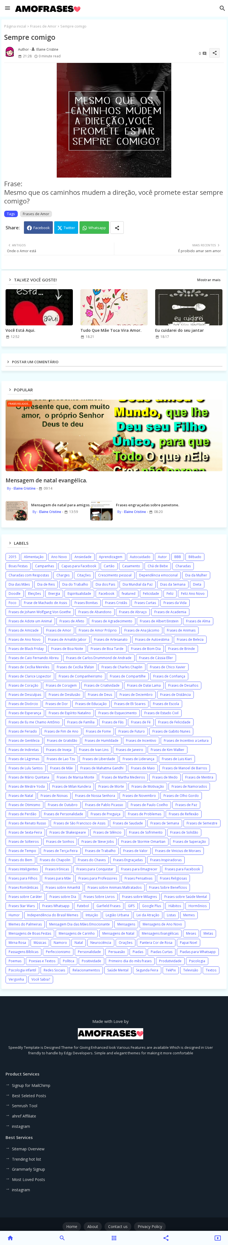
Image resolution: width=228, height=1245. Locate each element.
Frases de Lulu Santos (26, 768)
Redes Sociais (54, 970)
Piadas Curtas (161, 951)
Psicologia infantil (22, 970)
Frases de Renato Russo (27, 823)
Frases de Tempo (22, 850)
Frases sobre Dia (62, 896)
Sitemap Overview (28, 1148)
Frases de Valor (135, 850)
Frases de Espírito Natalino (70, 713)
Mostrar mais (208, 279)
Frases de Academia (170, 612)
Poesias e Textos (42, 961)
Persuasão (116, 951)
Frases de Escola (166, 703)
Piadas (138, 951)
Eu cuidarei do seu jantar (179, 330)
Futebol (83, 905)
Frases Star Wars (22, 905)
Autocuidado (140, 556)
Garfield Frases (108, 905)
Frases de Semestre (202, 823)
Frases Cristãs (116, 602)
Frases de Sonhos (60, 841)
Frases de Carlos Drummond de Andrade (99, 657)
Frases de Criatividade (102, 685)
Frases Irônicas (57, 869)
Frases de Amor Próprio (98, 630)
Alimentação (34, 556)
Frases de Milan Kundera (71, 786)
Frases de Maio (143, 768)
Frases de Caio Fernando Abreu (34, 657)
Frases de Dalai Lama (144, 685)
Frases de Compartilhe (128, 676)
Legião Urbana (117, 915)
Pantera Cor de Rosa (156, 942)
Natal (79, 942)
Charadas (183, 566)
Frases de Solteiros (24, 841)
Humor (14, 915)
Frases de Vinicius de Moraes (178, 850)
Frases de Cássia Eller (156, 657)
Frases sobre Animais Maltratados (115, 887)
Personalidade (89, 951)
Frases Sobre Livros (99, 896)
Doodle (15, 593)
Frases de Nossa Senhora (95, 795)
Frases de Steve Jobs (97, 841)
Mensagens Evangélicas (160, 933)
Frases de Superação (189, 841)
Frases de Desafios (183, 685)
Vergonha (16, 979)
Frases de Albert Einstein (159, 621)
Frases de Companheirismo (80, 676)
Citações (84, 575)
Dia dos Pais (105, 584)
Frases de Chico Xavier (167, 667)
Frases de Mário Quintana (29, 777)
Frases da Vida (175, 602)
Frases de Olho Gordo (181, 795)
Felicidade (151, 593)
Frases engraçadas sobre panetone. (147, 504)
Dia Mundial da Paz (138, 584)
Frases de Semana (164, 823)
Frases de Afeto (72, 621)
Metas (208, 933)
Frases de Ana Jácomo (141, 630)
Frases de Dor (57, 703)
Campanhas (44, 566)
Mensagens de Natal (118, 933)
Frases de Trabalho (100, 850)
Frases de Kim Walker (167, 749)
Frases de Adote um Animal (30, 621)
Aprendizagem (110, 556)
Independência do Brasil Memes (52, 915)
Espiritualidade (79, 593)
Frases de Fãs (112, 722)
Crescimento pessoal (115, 575)
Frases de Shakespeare (67, 832)
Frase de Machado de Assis (45, 602)
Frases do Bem (20, 860)
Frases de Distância (175, 694)
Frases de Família (81, 722)
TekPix (171, 970)
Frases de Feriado (23, 731)
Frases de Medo (165, 777)
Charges (63, 575)
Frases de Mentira (199, 777)
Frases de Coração (23, 685)
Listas (171, 915)
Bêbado (195, 556)
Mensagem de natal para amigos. (60, 504)
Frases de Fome (98, 731)
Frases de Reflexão (184, 814)
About (92, 1226)
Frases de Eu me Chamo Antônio (34, 722)
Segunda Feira (147, 970)
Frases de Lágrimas (24, 759)
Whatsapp (97, 227)
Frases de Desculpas (25, 694)
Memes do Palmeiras (25, 924)
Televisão (190, 970)
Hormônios (198, 905)
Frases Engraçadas (128, 860)
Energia (54, 593)
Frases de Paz (186, 804)
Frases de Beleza (190, 639)
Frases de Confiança (169, 676)
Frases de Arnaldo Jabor (67, 639)
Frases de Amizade (24, 630)
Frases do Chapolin (55, 860)
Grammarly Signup (28, 1169)
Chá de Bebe (158, 566)
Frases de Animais (181, 630)
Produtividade (170, 961)
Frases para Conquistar (94, 869)
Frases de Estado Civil (161, 713)
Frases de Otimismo (24, 804)
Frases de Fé (141, 722)
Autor (162, 556)
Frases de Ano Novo (25, 639)
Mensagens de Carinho (77, 933)
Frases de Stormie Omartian (143, 841)
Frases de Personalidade (63, 814)
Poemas (15, 961)
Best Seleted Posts (29, 1095)
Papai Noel (188, 942)
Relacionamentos (86, 970)
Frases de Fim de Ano (61, 731)
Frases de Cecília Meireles (29, 667)
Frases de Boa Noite (67, 648)
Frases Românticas (23, 887)
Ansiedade (83, 556)
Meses (191, 933)
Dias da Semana (172, 584)
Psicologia (197, 961)
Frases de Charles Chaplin (121, 667)
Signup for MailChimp (31, 1085)
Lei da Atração (148, 915)
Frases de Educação (91, 703)
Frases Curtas (145, 602)
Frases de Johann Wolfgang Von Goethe (40, 612)
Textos (211, 970)
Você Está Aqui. (20, 330)
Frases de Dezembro (136, 694)
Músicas (40, 942)
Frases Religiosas (173, 878)
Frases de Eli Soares (129, 703)
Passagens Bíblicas (23, 951)
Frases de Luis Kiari (177, 759)
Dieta (197, 584)
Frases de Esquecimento (117, 713)
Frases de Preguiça (105, 814)
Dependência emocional (158, 575)
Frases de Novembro (139, 795)
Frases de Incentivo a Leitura (186, 740)
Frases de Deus (100, 694)
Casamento (131, 566)
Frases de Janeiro (129, 749)
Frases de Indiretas (24, 749)
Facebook (41, 227)
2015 (12, 556)
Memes (189, 915)
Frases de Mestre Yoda (27, 786)
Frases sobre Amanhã (63, 887)
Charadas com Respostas (29, 575)
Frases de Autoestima (152, 639)
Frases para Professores (97, 878)
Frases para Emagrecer (139, 869)
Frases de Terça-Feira (61, 850)
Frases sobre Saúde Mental (185, 896)
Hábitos (174, 905)
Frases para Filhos (23, 878)
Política (68, 961)
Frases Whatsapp (56, 905)
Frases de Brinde (181, 648)
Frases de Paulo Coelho (149, 804)
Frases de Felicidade (174, 722)
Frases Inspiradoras (166, 860)
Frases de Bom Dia (146, 648)
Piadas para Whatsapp (198, 951)
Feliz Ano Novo (193, 593)
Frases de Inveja (58, 749)
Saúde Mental (117, 970)
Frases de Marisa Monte (75, 777)
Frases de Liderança (138, 759)
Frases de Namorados (189, 786)
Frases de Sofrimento (146, 832)
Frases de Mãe (61, 768)
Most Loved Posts (28, 1179)
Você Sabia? (40, 979)
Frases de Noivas (54, 795)
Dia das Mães (19, 584)
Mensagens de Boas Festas (30, 933)
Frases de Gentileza (24, 740)
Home (71, 1226)
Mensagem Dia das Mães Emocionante (79, 924)
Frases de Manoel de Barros (184, 768)
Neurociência (100, 942)
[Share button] (117, 227)
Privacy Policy (150, 1226)
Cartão (109, 566)
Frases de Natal (21, 795)
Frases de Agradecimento (112, 621)
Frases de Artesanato (111, 639)
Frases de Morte (111, 786)
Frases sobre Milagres (139, 896)
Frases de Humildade (101, 740)
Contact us (118, 1226)
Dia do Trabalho (75, 584)
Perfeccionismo (58, 951)
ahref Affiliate (24, 1116)
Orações (125, 942)
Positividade (91, 961)
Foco (12, 602)
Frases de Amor (43, 26)
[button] (222, 8)
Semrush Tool (24, 1105)
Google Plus (151, 905)
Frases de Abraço (133, 612)
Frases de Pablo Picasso (104, 804)
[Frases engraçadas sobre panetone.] (101, 510)
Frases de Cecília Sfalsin (75, 667)
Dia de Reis (46, 584)
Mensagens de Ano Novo (162, 924)
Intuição (92, 915)
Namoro (60, 942)
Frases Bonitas (86, 602)
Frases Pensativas (138, 878)
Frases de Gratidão (62, 740)
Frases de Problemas (144, 814)
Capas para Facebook (78, 566)
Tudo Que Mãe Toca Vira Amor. (111, 330)
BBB (177, 556)
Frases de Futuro (131, 731)
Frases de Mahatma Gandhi (101, 768)
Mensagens (126, 924)
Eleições (34, 593)
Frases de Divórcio (23, 703)
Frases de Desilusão (64, 694)
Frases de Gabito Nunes (171, 731)
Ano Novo (59, 556)
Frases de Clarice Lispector (30, 676)
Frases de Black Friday (26, 648)
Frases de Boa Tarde (107, 648)
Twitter (69, 227)
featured (128, 593)
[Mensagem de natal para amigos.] (17, 510)
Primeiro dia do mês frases (130, 961)
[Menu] (7, 8)
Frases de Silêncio (107, 832)
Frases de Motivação (148, 786)
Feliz (170, 593)
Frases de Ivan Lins (93, 749)
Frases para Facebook (182, 869)
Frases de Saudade (128, 823)
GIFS (131, 905)
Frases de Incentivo (141, 740)
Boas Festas (18, 566)
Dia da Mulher (196, 575)
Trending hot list (26, 1159)
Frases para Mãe (58, 878)
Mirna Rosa (17, 942)
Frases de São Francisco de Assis (79, 823)
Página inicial (15, 26)
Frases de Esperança (25, 713)
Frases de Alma (198, 621)
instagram (21, 1126)
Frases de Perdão (22, 814)
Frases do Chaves (92, 860)
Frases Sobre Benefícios (168, 887)
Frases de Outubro (63, 804)
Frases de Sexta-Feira (25, 832)
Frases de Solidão (184, 832)
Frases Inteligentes (23, 869)
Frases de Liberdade (99, 759)
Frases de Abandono (94, 612)
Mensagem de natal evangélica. (46, 480)
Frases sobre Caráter (25, 896)
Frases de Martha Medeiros (123, 777)
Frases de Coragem (61, 685)
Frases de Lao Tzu (61, 759)
